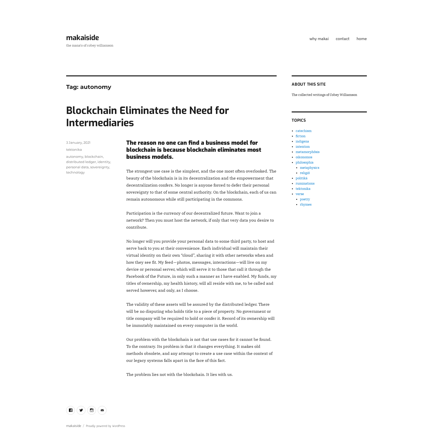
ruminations (305, 183)
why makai (319, 38)
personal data (77, 167)
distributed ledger (81, 162)
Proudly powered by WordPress (105, 426)
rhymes (305, 204)
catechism (303, 131)
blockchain (94, 157)
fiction (300, 136)
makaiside (82, 37)
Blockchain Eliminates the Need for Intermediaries (147, 116)
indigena (302, 141)
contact (343, 38)
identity (103, 162)
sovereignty (99, 167)
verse (300, 194)
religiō (305, 173)
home (362, 38)
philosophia (304, 162)
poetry (305, 199)
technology (75, 172)
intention (303, 146)
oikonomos (304, 157)
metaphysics (309, 168)
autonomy (74, 157)
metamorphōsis (307, 152)
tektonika (74, 149)
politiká (301, 178)
